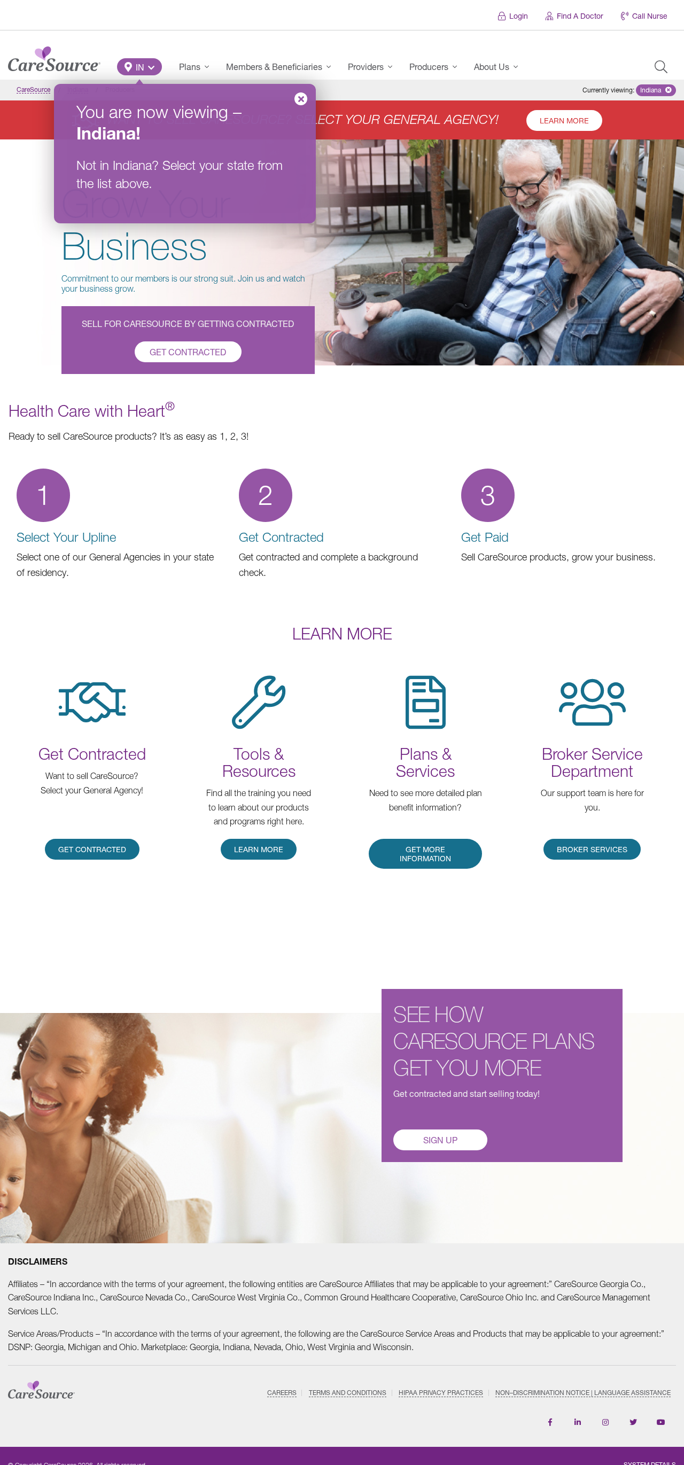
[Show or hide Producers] (457, 67)
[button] (139, 66)
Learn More (564, 120)
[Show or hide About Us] (518, 67)
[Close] (301, 99)
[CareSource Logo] (54, 56)
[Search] (661, 67)
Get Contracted (188, 352)
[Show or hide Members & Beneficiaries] (331, 67)
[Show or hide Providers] (393, 67)
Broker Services (592, 849)
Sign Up (440, 1140)
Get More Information (425, 854)
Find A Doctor (580, 15)
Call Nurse (649, 15)
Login (518, 15)
